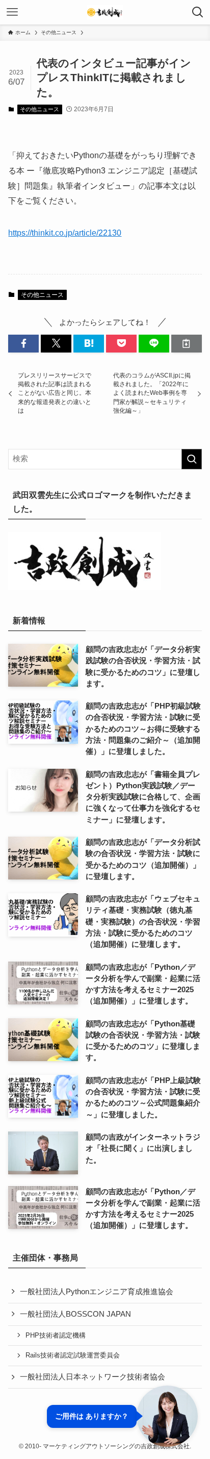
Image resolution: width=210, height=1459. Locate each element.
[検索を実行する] (191, 459)
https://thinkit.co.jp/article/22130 (64, 232)
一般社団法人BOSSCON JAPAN (75, 1314)
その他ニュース (39, 109)
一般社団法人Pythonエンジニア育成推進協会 (96, 1292)
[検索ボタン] (198, 12)
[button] (23, 344)
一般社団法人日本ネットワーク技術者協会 (92, 1377)
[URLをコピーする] (186, 344)
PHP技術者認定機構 (55, 1335)
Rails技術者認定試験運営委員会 (72, 1355)
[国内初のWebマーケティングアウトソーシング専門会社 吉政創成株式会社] (105, 12)
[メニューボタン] (12, 12)
